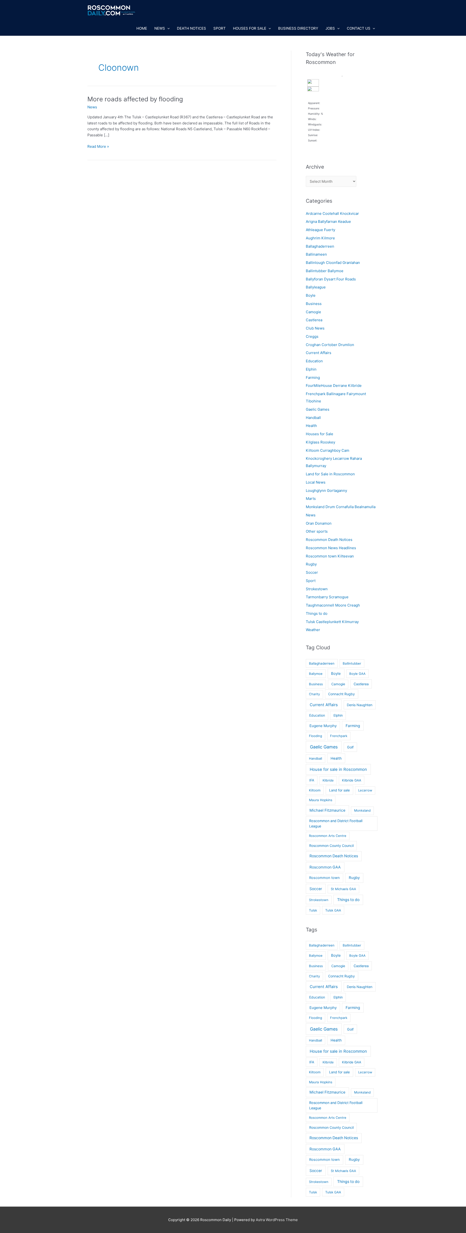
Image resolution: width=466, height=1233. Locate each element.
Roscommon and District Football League (335, 823)
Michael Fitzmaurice (327, 810)
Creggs (312, 336)
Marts (311, 498)
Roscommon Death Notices (329, 539)
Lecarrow (365, 790)
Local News (315, 482)
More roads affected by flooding (135, 99)
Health (311, 425)
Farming (313, 377)
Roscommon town (324, 878)
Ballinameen (316, 254)
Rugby (311, 564)
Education (314, 361)
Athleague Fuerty (320, 229)
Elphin (311, 369)
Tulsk (313, 910)
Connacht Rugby (341, 694)
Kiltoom (315, 790)
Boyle (311, 295)
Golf (350, 747)
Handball (313, 417)
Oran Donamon (319, 523)
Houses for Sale (249, 28)
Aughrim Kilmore (320, 238)
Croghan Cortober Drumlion (330, 344)
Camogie (313, 312)
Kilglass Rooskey (320, 442)
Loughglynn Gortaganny (326, 490)
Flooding (315, 736)
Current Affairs (318, 352)
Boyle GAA (357, 674)
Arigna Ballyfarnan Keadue (328, 221)
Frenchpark (338, 736)
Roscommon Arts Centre (327, 836)
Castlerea (314, 320)
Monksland (362, 810)
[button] (167, 28)
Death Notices (191, 28)
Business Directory (298, 28)
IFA (311, 780)
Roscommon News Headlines (331, 548)
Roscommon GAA (325, 867)
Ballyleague (316, 287)
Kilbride (328, 780)
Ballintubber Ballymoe (324, 271)
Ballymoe (316, 674)
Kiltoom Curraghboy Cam (327, 450)
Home (141, 28)
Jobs (330, 28)
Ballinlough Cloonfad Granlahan (333, 262)
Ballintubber (352, 663)
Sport (219, 28)
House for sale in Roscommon (338, 769)
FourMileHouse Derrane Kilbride (334, 385)
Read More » (98, 147)
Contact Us (358, 28)
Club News (315, 328)
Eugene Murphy (323, 725)
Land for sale (339, 790)
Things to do (316, 613)
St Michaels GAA (343, 889)
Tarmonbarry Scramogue (327, 597)
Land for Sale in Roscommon (330, 474)
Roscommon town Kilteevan (330, 556)
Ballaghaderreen (320, 246)
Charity (314, 694)
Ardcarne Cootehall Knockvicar (332, 213)
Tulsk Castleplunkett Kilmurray (332, 621)
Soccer (312, 572)
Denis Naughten (359, 705)
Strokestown (317, 589)
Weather (313, 629)
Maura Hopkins (320, 800)
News (159, 28)
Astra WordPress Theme (277, 1219)
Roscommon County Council (331, 845)
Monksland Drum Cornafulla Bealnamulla (340, 506)
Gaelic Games (317, 409)
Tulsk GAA (333, 910)
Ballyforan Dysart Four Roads (331, 279)
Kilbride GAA (351, 780)
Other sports (317, 531)
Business (314, 303)
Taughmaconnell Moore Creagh (333, 605)
